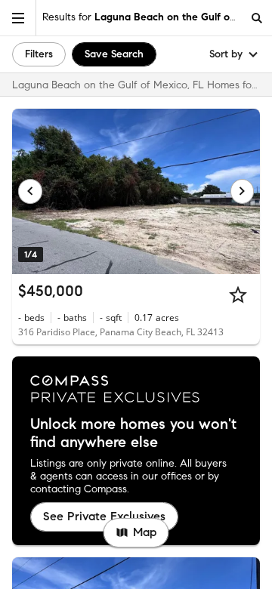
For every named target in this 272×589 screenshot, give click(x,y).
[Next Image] (242, 191)
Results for (142, 17)
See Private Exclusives (104, 516)
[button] (18, 17)
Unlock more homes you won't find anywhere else (133, 433)
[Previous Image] (30, 191)
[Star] (238, 294)
